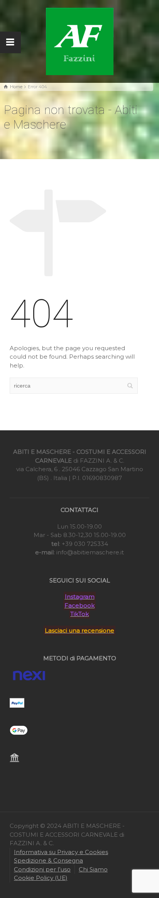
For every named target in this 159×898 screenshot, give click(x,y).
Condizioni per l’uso (42, 869)
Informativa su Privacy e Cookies (61, 852)
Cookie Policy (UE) (41, 877)
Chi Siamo (93, 869)
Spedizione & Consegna (48, 860)
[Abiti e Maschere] (79, 40)
